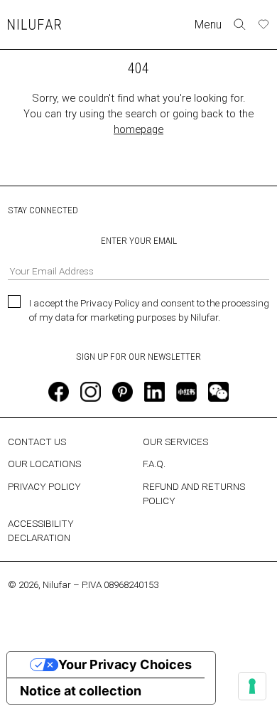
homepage (138, 129)
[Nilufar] (34, 24)
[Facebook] (58, 392)
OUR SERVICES (175, 441)
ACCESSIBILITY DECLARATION (41, 530)
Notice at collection (80, 690)
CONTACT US (37, 441)
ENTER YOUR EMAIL (139, 240)
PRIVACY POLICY (44, 486)
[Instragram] (90, 392)
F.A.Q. (154, 463)
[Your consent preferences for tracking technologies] (252, 686)
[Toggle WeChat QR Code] (218, 392)
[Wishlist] (263, 24)
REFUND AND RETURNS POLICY (194, 493)
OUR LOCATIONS (44, 463)
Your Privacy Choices (125, 664)
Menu (208, 24)
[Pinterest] (122, 392)
